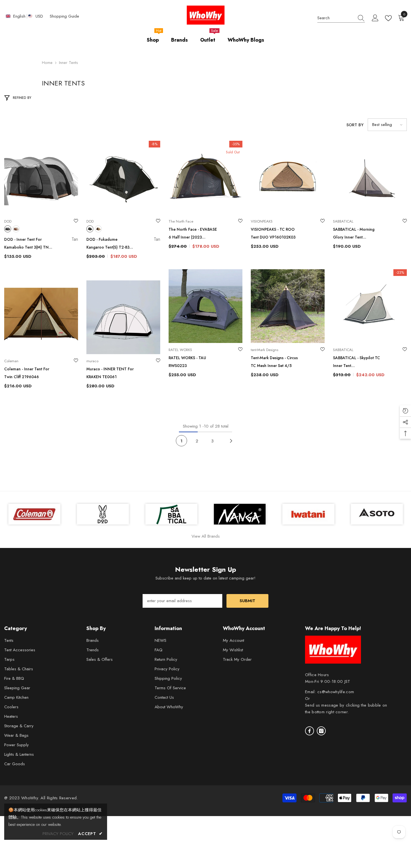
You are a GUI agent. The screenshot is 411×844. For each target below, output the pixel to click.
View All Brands (206, 536)
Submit (247, 601)
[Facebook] (309, 730)
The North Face (181, 221)
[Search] (341, 18)
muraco (92, 361)
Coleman (11, 361)
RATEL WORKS (180, 349)
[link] (377, 514)
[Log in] (375, 18)
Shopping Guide (64, 16)
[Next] (231, 441)
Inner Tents (68, 62)
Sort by (354, 125)
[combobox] (335, 17)
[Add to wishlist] (76, 221)
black (7, 228)
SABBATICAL (343, 221)
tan (16, 228)
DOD (7, 221)
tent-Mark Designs (264, 349)
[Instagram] (321, 730)
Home (47, 62)
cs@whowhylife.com (335, 692)
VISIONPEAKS (262, 221)
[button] (387, 124)
